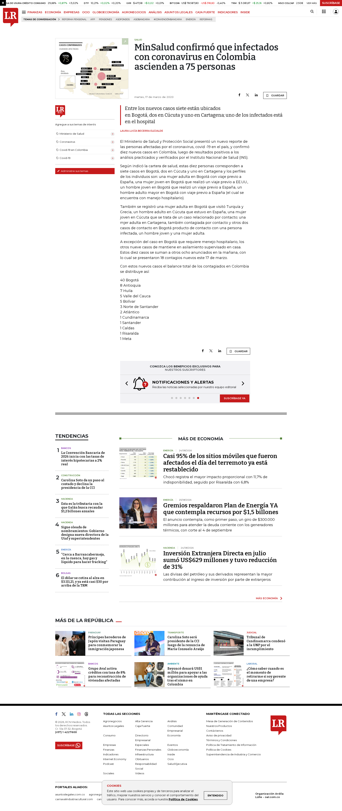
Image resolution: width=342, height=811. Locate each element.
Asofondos (123, 19)
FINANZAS (35, 12)
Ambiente (173, 663)
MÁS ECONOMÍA (267, 598)
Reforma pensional (74, 19)
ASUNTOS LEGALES (178, 12)
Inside (171, 754)
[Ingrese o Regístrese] (336, 12)
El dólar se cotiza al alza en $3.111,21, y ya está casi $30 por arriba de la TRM (84, 581)
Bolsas (66, 573)
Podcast (108, 763)
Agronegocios (112, 721)
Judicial (252, 632)
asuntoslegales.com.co (70, 794)
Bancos (66, 448)
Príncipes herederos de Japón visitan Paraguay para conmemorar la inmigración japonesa (107, 643)
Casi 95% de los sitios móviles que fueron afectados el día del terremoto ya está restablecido (220, 462)
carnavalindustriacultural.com (74, 799)
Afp (92, 19)
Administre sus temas (74, 171)
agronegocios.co (100, 794)
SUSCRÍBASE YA (234, 398)
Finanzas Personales (148, 749)
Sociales (108, 773)
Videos (139, 773)
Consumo (109, 735)
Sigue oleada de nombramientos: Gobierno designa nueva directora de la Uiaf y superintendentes (85, 533)
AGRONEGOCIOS (134, 12)
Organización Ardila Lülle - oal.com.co (269, 795)
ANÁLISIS (155, 12)
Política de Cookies (183, 799)
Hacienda (67, 498)
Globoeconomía (178, 749)
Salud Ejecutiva (177, 763)
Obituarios (142, 759)
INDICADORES (228, 12)
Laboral (252, 663)
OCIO (86, 12)
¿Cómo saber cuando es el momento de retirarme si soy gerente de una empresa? (266, 674)
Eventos (172, 744)
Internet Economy (114, 759)
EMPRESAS (71, 12)
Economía (173, 735)
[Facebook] (239, 95)
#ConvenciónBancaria (168, 19)
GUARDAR (277, 95)
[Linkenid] (73, 714)
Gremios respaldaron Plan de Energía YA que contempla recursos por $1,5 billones (220, 509)
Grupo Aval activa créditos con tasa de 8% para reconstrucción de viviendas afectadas (107, 674)
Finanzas (108, 749)
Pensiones (105, 19)
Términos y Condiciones (221, 740)
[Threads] (88, 714)
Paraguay (94, 632)
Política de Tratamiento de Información (231, 744)
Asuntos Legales (113, 725)
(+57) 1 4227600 (66, 732)
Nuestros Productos (219, 725)
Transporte (175, 632)
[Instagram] (80, 714)
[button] (125, 384)
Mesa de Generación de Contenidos (229, 721)
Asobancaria (142, 19)
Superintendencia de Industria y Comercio (233, 754)
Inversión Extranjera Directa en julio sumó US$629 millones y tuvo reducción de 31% (220, 560)
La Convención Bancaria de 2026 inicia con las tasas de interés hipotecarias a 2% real (83, 458)
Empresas (109, 744)
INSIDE (245, 12)
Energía (191, 19)
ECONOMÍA (53, 12)
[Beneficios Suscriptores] (324, 11)
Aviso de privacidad (218, 735)
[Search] (312, 12)
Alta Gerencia (144, 721)
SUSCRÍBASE (331, 3)
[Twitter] (247, 95)
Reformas (206, 19)
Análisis (172, 721)
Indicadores (110, 754)
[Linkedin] (256, 95)
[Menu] (24, 12)
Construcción (70, 475)
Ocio (170, 759)
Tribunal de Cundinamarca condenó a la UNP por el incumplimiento (266, 643)
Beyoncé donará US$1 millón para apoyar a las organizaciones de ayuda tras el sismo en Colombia (187, 676)
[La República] (10, 17)
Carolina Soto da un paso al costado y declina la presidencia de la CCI (82, 484)
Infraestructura (144, 754)
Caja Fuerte (142, 725)
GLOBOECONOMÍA (105, 12)
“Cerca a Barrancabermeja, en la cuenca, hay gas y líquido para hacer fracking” (84, 558)
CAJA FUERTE (205, 12)
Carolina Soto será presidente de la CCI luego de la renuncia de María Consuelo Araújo (186, 643)
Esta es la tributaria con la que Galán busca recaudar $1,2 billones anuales (82, 507)
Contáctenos (214, 730)
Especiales (142, 744)
